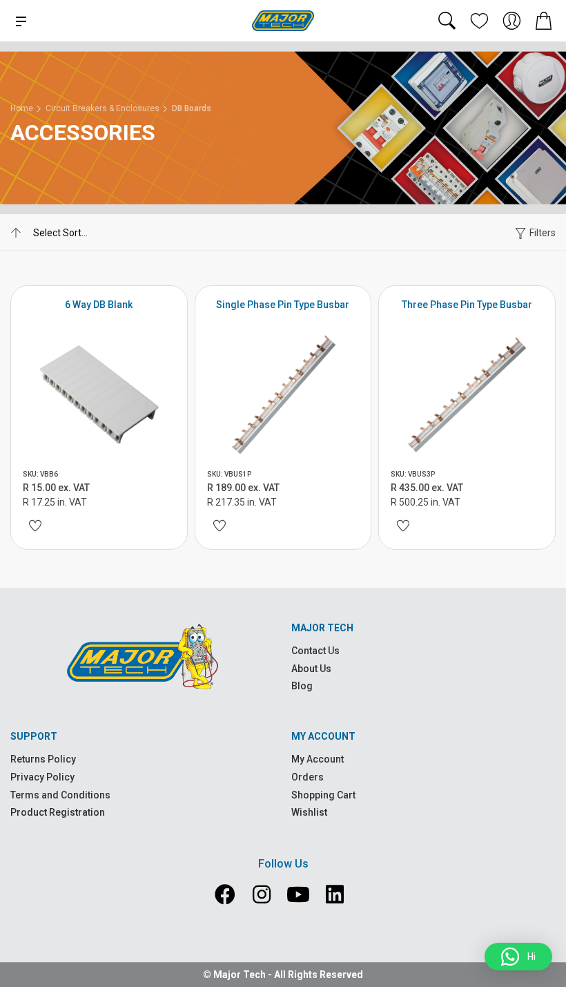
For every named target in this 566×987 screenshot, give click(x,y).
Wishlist (309, 812)
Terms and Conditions (60, 795)
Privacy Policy (42, 777)
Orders (307, 777)
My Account (317, 759)
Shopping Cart (323, 795)
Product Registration (57, 812)
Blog (302, 685)
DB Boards (191, 108)
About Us (311, 668)
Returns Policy (43, 759)
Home (21, 108)
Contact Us (315, 650)
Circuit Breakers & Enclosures (102, 108)
